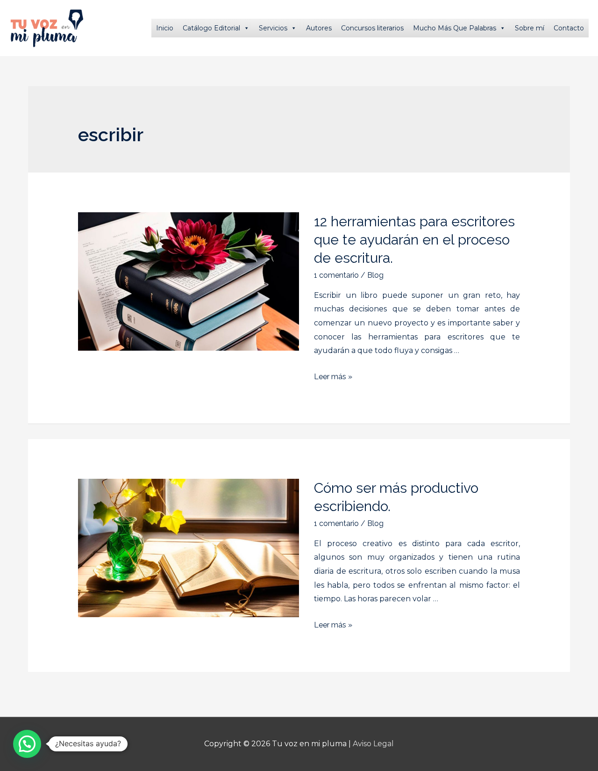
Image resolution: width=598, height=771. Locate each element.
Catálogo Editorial (211, 28)
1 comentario (336, 275)
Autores (319, 28)
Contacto (569, 28)
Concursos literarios (372, 28)
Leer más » (333, 376)
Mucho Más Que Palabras (454, 28)
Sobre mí (529, 28)
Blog (375, 275)
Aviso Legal (373, 743)
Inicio (164, 28)
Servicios (273, 28)
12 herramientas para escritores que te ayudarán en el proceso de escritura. (414, 239)
